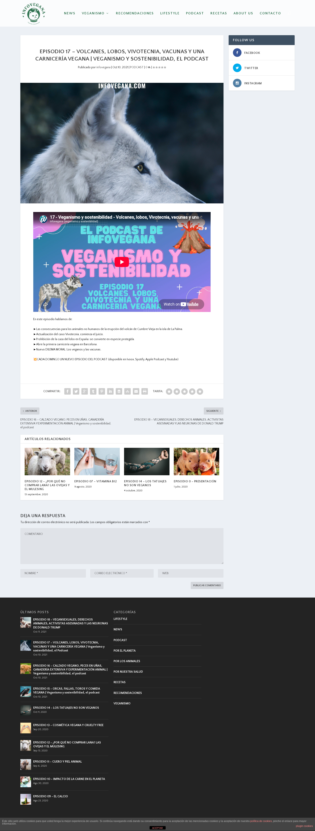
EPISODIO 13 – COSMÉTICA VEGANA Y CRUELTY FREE (68, 725)
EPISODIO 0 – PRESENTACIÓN (195, 481)
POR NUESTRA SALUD (128, 672)
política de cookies (261, 821)
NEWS (69, 13)
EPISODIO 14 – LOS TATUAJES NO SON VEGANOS (66, 708)
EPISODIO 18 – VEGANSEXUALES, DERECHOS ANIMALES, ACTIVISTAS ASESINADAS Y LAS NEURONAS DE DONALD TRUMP (70, 623)
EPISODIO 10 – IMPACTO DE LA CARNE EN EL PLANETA (69, 779)
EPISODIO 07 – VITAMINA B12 (95, 481)
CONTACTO (270, 13)
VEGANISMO (93, 13)
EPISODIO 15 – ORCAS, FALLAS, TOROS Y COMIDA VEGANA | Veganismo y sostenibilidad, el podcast (66, 690)
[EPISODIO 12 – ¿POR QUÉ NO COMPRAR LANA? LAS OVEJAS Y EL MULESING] (47, 461)
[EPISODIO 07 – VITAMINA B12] (97, 461)
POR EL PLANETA (125, 650)
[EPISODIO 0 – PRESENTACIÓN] (196, 461)
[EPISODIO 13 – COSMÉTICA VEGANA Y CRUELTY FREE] (25, 728)
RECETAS (218, 13)
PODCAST (195, 13)
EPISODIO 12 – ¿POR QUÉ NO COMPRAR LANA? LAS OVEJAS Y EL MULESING (47, 485)
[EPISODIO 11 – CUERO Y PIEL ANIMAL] (25, 764)
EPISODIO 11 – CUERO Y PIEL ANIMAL (57, 761)
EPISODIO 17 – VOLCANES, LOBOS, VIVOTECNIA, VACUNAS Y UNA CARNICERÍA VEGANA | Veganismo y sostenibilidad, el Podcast (69, 646)
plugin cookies (304, 826)
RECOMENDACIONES (135, 13)
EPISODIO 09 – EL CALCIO (50, 796)
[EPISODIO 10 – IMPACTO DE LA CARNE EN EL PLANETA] (25, 782)
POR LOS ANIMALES (127, 661)
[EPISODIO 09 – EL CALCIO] (25, 799)
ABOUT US (243, 13)
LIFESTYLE (170, 13)
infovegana (103, 67)
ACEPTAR (157, 828)
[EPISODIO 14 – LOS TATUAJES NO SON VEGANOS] (147, 461)
